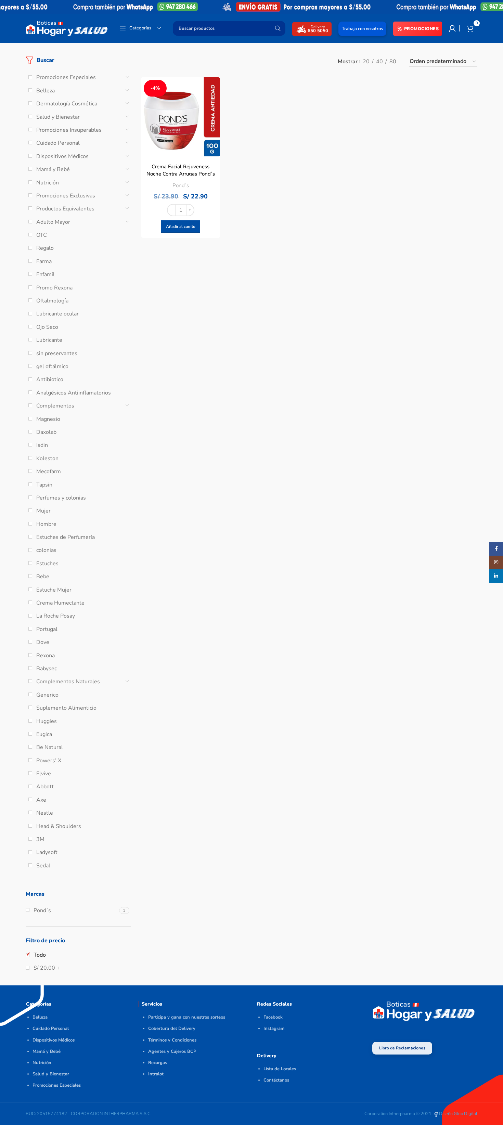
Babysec (46, 668)
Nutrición (47, 182)
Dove (42, 642)
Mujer (43, 511)
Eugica (44, 734)
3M (40, 839)
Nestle (44, 813)
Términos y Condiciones (172, 1040)
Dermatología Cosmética (66, 103)
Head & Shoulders (58, 826)
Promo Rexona (54, 288)
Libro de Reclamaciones (402, 1048)
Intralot (156, 1074)
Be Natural (49, 747)
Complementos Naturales (68, 681)
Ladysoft (46, 852)
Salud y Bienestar (58, 117)
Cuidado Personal (58, 143)
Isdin (42, 445)
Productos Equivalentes (65, 208)
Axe (41, 800)
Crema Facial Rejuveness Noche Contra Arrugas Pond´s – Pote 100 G (180, 173)
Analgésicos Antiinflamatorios (73, 393)
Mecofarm (48, 471)
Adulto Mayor (53, 222)
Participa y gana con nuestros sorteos (186, 1017)
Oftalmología (52, 301)
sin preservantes (56, 353)
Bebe (42, 576)
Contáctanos (276, 1080)
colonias (46, 550)
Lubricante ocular (57, 314)
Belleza (45, 90)
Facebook (273, 1017)
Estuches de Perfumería (65, 537)
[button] (180, 226)
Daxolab (46, 432)
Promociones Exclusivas (65, 195)
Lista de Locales (279, 1069)
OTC (41, 235)
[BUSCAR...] (277, 28)
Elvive (43, 773)
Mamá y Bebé (53, 169)
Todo (40, 955)
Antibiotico (49, 379)
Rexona (45, 655)
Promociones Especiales (66, 77)
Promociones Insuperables (69, 130)
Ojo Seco (47, 327)
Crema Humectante (60, 603)
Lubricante (49, 340)
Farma (44, 261)
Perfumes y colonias (61, 498)
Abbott (45, 786)
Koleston (47, 458)
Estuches (47, 563)
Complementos (55, 406)
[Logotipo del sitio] (67, 27)
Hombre (46, 524)
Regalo (45, 248)
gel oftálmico (52, 366)
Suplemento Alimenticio (66, 708)
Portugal (46, 629)
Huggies (46, 721)
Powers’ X (48, 760)
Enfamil (45, 274)
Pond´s (180, 185)
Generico (47, 695)
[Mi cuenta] (452, 28)
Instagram (273, 1028)
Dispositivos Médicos (62, 156)
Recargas (157, 1063)
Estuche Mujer (54, 590)
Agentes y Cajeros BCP (172, 1051)
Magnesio (48, 419)
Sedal (43, 865)
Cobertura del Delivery (171, 1028)
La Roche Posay (55, 616)
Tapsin (44, 485)
